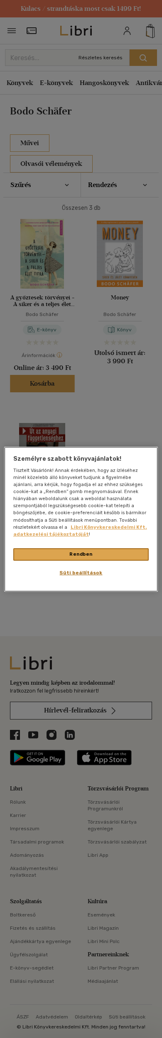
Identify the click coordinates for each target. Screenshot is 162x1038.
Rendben (81, 554)
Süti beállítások (80, 573)
